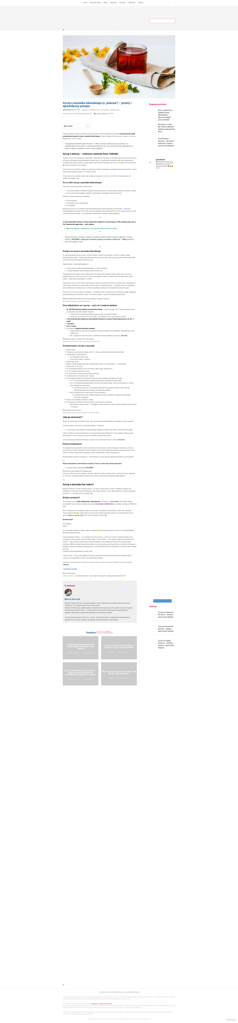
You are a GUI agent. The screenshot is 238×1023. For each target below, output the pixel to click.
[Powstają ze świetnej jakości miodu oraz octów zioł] (155, 367)
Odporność (131, 2)
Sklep (105, 2)
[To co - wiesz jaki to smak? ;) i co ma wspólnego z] (161, 826)
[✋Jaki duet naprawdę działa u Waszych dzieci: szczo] (169, 456)
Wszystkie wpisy (95, 2)
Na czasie (77, 113)
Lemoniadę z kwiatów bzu (104, 504)
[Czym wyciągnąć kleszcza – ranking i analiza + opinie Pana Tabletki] (153, 645)
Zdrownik (122, 2)
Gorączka (113, 2)
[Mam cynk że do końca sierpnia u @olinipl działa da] (169, 190)
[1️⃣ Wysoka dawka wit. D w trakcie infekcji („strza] (105, 862)
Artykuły (70, 113)
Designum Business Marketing (121, 1019)
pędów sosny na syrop (75, 515)
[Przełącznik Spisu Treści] (87, 126)
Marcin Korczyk (68, 110)
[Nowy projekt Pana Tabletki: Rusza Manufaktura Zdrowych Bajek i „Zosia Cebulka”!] (153, 114)
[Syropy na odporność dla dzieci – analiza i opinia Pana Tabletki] (153, 616)
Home (85, 2)
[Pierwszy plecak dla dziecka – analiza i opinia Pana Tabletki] (153, 631)
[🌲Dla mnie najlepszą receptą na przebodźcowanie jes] (76, 865)
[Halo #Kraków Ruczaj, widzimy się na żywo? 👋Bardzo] (155, 242)
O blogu (140, 2)
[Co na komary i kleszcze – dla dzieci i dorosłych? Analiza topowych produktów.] (153, 143)
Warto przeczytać (86, 113)
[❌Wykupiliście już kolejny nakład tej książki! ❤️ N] (133, 881)
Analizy (65, 113)
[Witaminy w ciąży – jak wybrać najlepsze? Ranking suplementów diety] (153, 129)
